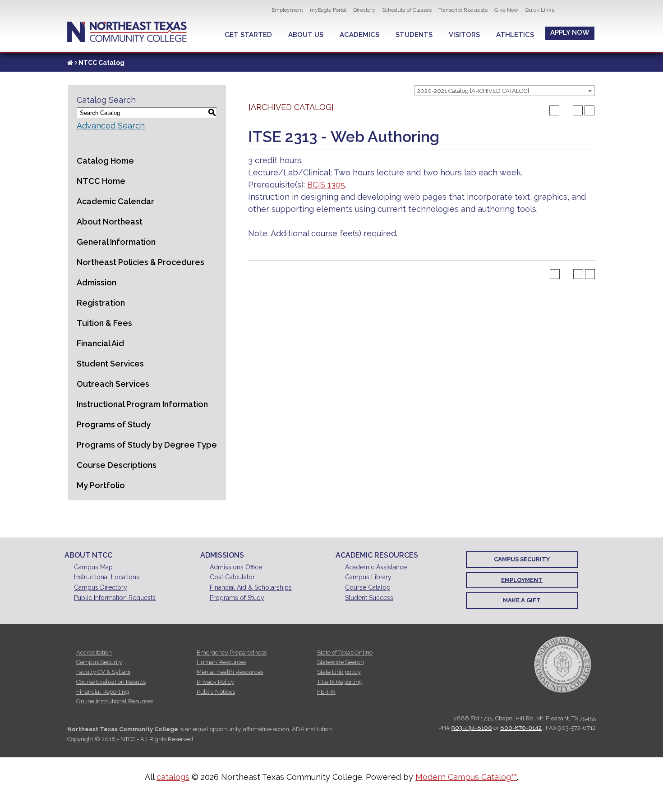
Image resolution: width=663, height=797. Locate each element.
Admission (96, 282)
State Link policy (339, 672)
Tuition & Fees (104, 323)
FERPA (326, 691)
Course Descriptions (117, 465)
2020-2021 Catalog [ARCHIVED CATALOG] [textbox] (473, 90)
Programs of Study (114, 424)
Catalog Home (105, 160)
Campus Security (522, 559)
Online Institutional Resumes (114, 701)
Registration (101, 302)
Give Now (506, 10)
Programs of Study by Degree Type (147, 444)
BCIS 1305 (326, 184)
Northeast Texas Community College (127, 32)
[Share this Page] (566, 110)
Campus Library (368, 577)
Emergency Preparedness (232, 652)
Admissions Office (236, 567)
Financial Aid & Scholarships (251, 587)
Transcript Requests (463, 10)
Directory (364, 10)
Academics (359, 35)
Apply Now (569, 32)
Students (414, 35)
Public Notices (216, 691)
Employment (287, 10)
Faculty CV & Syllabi (103, 672)
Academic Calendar (115, 201)
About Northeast (110, 221)
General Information (116, 242)
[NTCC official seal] (562, 664)
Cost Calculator (232, 577)
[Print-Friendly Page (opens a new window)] (578, 110)
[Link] (70, 62)
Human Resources (221, 662)
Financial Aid (100, 343)
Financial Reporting (102, 691)
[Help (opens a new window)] (589, 110)
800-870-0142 (521, 727)
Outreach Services (113, 384)
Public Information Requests (115, 597)
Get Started (248, 35)
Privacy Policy (215, 681)
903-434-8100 (471, 727)
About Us (305, 35)
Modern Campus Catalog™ (466, 777)
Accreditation (94, 652)
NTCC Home (101, 181)
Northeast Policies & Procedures (140, 262)
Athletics (515, 35)
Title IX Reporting (340, 681)
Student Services (110, 363)
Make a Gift (522, 600)
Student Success (369, 597)
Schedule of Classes (407, 10)
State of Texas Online (345, 652)
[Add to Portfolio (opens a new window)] (554, 110)
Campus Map (93, 567)
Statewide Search (340, 662)
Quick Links (539, 10)
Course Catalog (368, 587)
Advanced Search (111, 125)
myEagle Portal (328, 10)
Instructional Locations (106, 577)
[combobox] (504, 90)
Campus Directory (100, 587)
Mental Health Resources (230, 672)
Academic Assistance (376, 567)
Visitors (464, 35)
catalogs (173, 777)
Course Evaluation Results (111, 681)
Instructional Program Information (142, 404)
